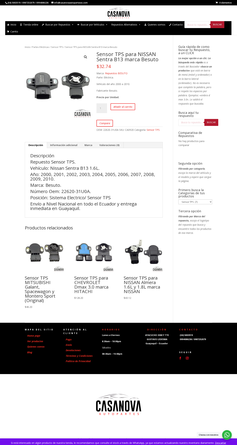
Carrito (14, 31)
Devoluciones (73, 350)
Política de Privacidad (78, 361)
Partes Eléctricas (40, 47)
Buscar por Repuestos (57, 24)
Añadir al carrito (122, 106)
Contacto (177, 24)
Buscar (217, 24)
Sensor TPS (57, 47)
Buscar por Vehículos (92, 24)
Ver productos (35, 341)
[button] (85, 57)
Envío (69, 344)
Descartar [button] (220, 442)
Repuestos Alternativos (124, 24)
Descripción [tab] (35, 145)
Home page (33, 335)
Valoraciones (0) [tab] (109, 145)
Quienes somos (156, 24)
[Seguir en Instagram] (187, 358)
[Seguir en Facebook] (180, 358)
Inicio (13, 24)
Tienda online (30, 24)
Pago (68, 339)
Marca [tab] (88, 145)
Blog (29, 352)
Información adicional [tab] (63, 145)
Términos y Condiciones (79, 355)
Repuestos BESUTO (116, 73)
